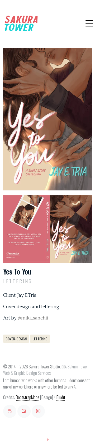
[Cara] (24, 411)
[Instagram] (38, 411)
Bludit (60, 397)
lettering (40, 338)
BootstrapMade (27, 397)
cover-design (16, 338)
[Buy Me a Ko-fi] (9, 411)
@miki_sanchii (33, 318)
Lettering (17, 281)
